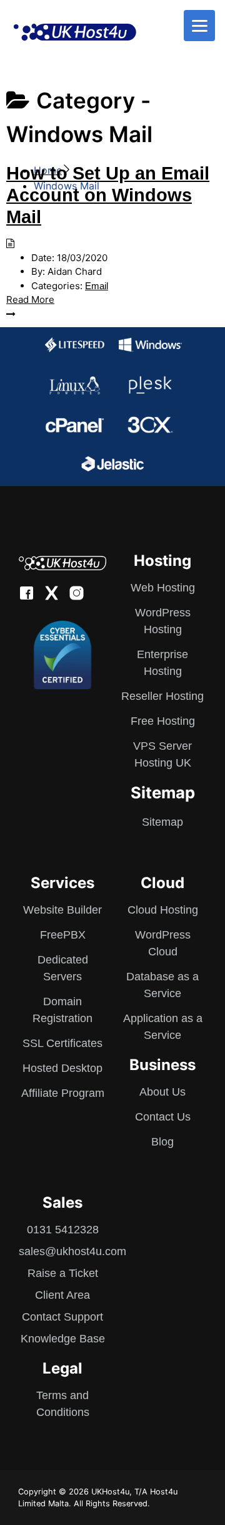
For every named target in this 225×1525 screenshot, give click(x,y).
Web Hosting (163, 587)
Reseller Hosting (162, 696)
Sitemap (162, 822)
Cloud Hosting (163, 910)
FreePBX (63, 935)
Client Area (62, 1295)
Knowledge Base (63, 1338)
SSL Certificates (62, 1043)
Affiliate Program (62, 1093)
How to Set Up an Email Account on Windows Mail (107, 195)
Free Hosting (163, 721)
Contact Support (62, 1317)
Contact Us (163, 1117)
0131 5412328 (63, 1229)
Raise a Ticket (63, 1273)
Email (96, 285)
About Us (162, 1092)
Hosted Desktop (62, 1068)
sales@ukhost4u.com (72, 1251)
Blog (162, 1141)
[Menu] (199, 25)
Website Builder (62, 910)
